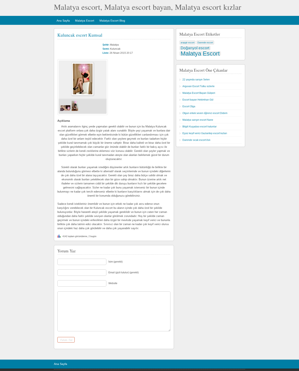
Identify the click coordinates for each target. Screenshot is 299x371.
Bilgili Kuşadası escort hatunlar (199, 126)
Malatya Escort (84, 20)
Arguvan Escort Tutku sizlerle (198, 86)
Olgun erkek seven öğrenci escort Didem (204, 113)
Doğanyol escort (195, 48)
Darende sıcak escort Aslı (196, 140)
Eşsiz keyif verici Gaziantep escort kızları (204, 133)
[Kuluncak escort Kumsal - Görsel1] (65, 110)
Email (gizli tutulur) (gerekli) (123, 272)
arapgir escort (187, 42)
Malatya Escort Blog (112, 20)
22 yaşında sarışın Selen (196, 79)
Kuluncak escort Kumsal (79, 35)
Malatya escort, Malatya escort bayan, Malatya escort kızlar (147, 7)
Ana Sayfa (63, 20)
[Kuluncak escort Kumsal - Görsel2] (75, 110)
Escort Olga (188, 106)
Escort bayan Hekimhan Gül (197, 99)
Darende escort (205, 42)
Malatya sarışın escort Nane (197, 119)
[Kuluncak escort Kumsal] (83, 94)
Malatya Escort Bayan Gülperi (198, 93)
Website (112, 283)
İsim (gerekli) (115, 261)
